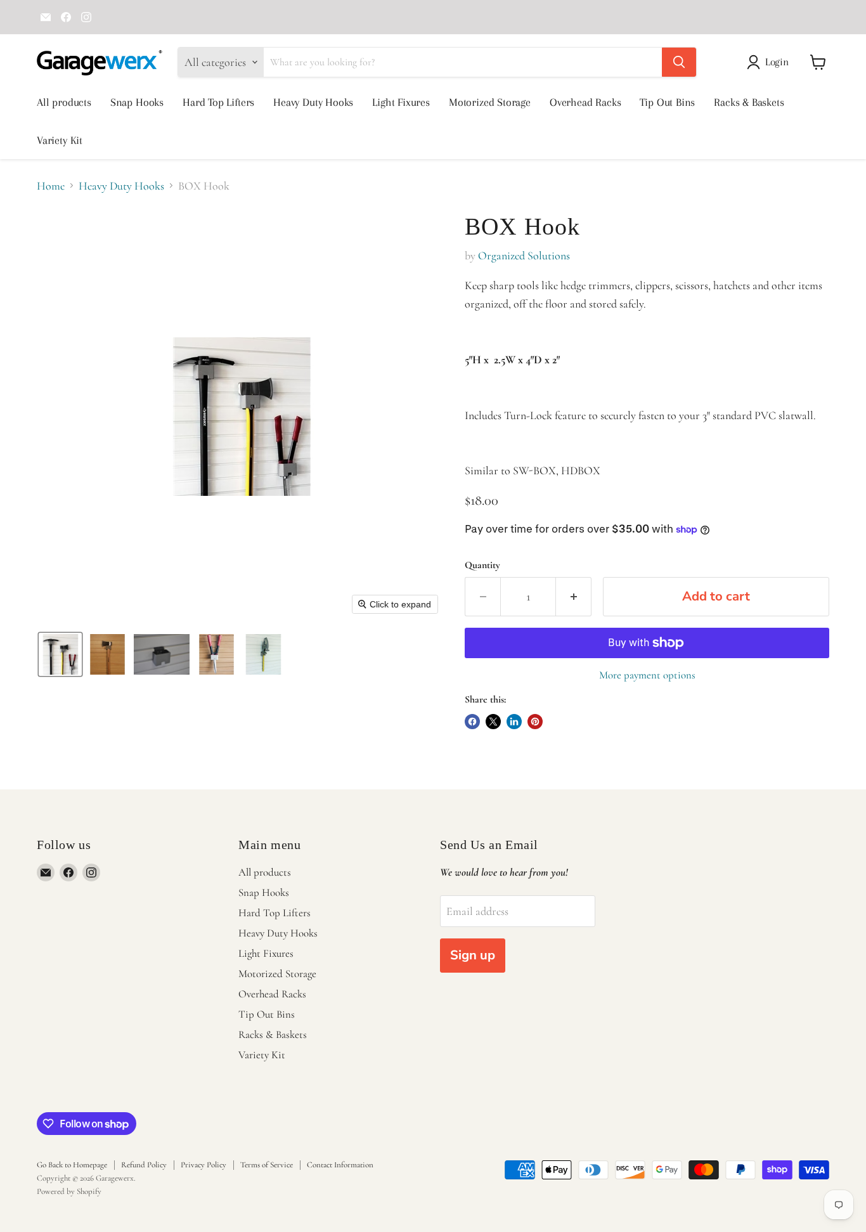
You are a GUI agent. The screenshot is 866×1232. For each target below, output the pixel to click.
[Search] (679, 62)
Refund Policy (144, 1165)
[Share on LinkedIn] (514, 721)
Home (51, 186)
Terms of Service (266, 1165)
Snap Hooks (137, 102)
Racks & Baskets (749, 102)
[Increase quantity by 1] (573, 596)
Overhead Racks (585, 102)
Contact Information (340, 1165)
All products (64, 102)
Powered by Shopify (69, 1191)
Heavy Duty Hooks (313, 102)
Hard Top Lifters (218, 102)
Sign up (472, 955)
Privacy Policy (203, 1165)
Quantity (482, 565)
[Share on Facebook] (472, 721)
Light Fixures (401, 102)
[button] (770, 62)
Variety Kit (59, 140)
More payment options (647, 675)
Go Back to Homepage (72, 1165)
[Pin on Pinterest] (535, 721)
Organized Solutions (524, 256)
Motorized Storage (490, 102)
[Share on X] (493, 721)
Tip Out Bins (667, 102)
